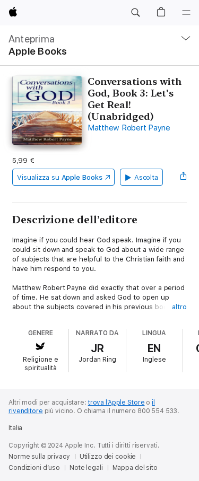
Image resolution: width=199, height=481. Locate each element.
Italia (15, 428)
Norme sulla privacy (39, 456)
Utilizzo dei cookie (108, 456)
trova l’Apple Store (116, 402)
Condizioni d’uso (34, 467)
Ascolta (146, 177)
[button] (135, 12)
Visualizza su (59, 177)
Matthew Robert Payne (129, 128)
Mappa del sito (135, 467)
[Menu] (186, 12)
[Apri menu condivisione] (183, 177)
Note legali (86, 467)
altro (179, 307)
